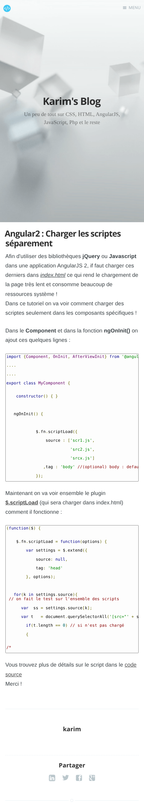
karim (72, 744)
